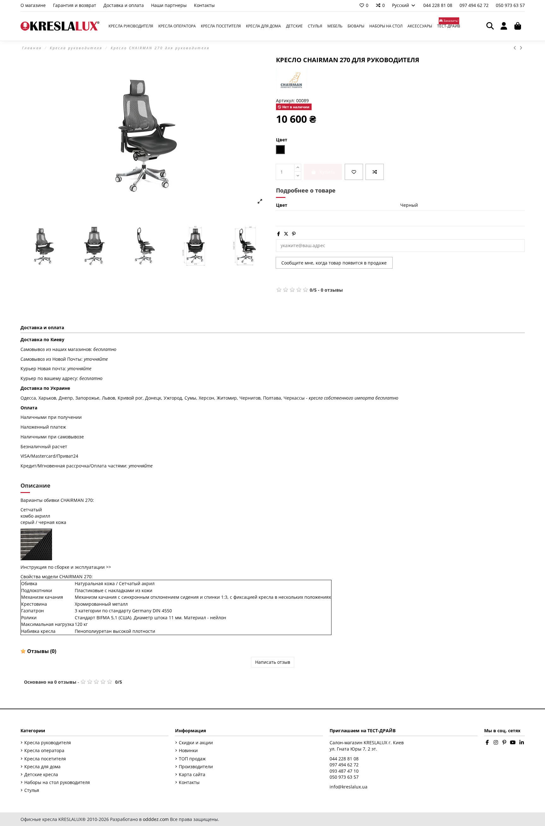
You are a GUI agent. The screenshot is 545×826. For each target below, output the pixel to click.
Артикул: (285, 101)
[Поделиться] (278, 234)
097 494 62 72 (475, 5)
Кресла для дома (42, 767)
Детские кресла (41, 774)
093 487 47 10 (344, 771)
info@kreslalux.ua (348, 787)
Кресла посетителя (45, 759)
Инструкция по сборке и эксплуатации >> (66, 567)
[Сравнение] (375, 172)
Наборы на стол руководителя (57, 782)
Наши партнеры (169, 5)
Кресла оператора (44, 750)
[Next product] (521, 48)
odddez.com (156, 819)
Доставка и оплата (124, 5)
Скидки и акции (196, 743)
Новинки (188, 750)
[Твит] (286, 234)
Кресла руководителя (47, 743)
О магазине (34, 5)
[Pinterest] (294, 234)
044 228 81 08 (438, 5)
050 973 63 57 (510, 5)
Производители (196, 767)
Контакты (204, 5)
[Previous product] (516, 48)
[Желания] (354, 172)
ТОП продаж (192, 759)
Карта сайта (192, 774)
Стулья (31, 790)
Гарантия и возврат (75, 5)
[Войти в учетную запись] (504, 26)
